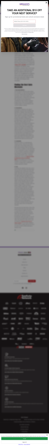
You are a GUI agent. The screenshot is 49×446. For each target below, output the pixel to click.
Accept (24, 438)
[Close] (46, 2)
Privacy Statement (27, 444)
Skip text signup (24, 34)
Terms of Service (24, 32)
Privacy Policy (31, 32)
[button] (47, 435)
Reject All (25, 442)
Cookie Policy (20, 444)
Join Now (24, 25)
